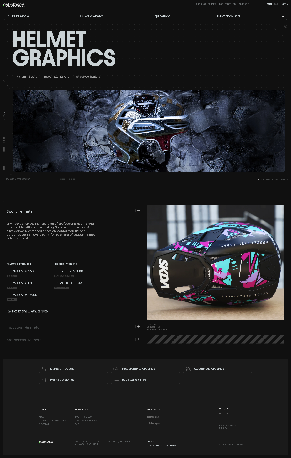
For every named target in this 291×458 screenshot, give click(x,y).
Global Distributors (52, 420)
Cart (272, 4)
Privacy (152, 441)
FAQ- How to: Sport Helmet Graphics (27, 311)
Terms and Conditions (161, 445)
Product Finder (206, 4)
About (42, 417)
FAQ (77, 424)
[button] (283, 16)
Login (284, 4)
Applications (158, 16)
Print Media (18, 16)
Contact (244, 4)
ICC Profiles (227, 4)
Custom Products (86, 420)
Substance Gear (229, 16)
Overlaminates (90, 16)
